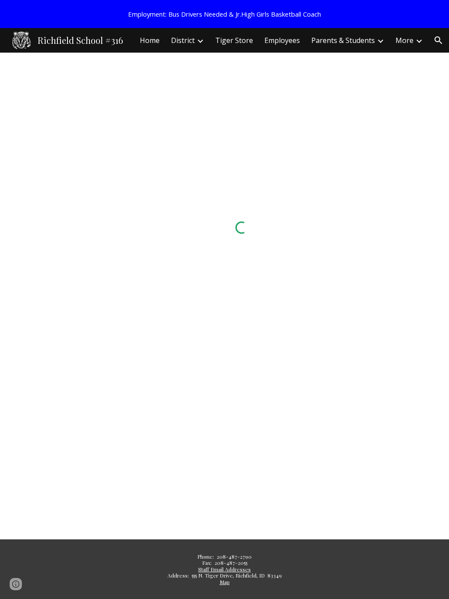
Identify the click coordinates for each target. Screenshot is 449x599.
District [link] (183, 40)
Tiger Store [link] (234, 40)
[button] (438, 40)
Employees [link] (282, 40)
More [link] (404, 40)
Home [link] (150, 40)
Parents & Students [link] (343, 40)
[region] (224, 14)
